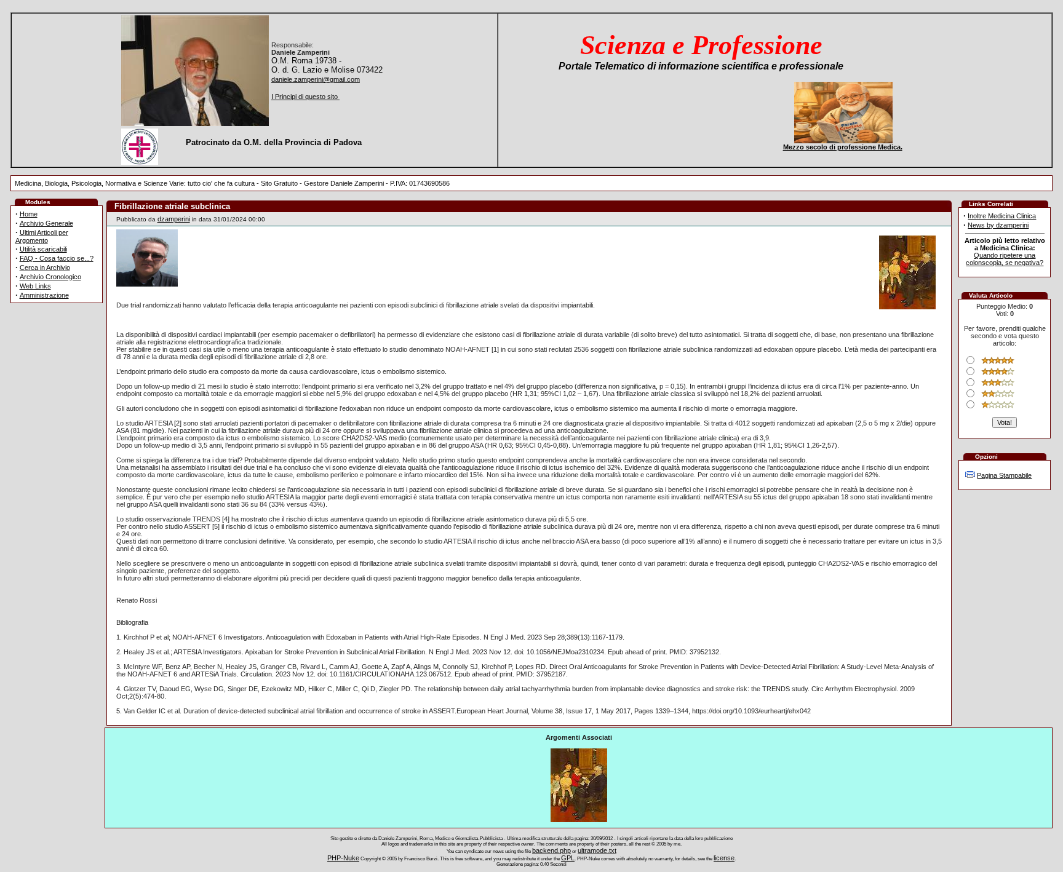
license (724, 858)
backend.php (551, 850)
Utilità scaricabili (43, 249)
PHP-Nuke (343, 858)
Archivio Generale (46, 223)
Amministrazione (44, 295)
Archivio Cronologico (50, 276)
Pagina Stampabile (1004, 475)
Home (29, 214)
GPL (568, 858)
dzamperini (173, 219)
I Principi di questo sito (305, 96)
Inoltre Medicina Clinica (1002, 216)
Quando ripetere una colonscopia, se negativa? (1004, 259)
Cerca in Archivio (45, 267)
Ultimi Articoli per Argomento (41, 236)
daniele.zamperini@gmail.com (315, 79)
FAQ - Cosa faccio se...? (57, 258)
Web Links (35, 286)
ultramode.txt (597, 850)
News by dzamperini (998, 225)
